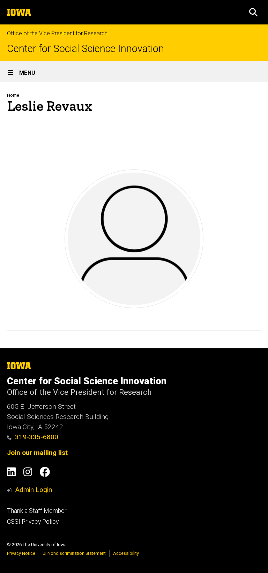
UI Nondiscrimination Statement (74, 553)
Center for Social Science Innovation (85, 49)
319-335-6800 (36, 437)
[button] (253, 12)
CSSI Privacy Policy (33, 521)
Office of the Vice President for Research (57, 33)
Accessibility (126, 553)
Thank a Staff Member (36, 510)
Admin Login (33, 490)
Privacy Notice (21, 553)
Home (13, 95)
